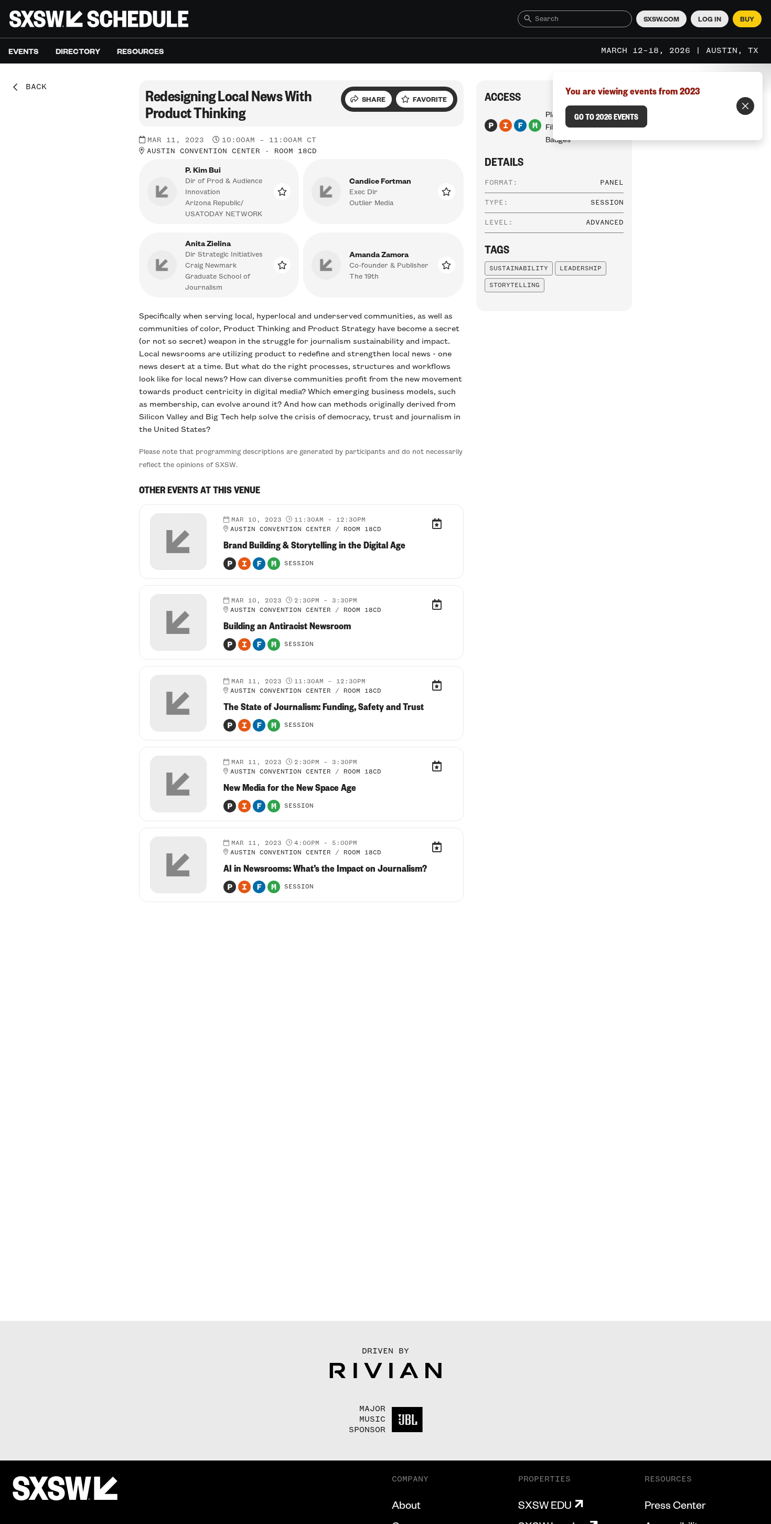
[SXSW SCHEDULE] (98, 18)
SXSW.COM (661, 19)
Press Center (675, 1504)
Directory (78, 51)
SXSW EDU (545, 1504)
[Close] (745, 106)
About (406, 1504)
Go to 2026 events (606, 116)
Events (23, 51)
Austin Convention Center (203, 151)
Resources (140, 51)
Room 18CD (295, 151)
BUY (747, 19)
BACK (32, 87)
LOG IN (709, 19)
